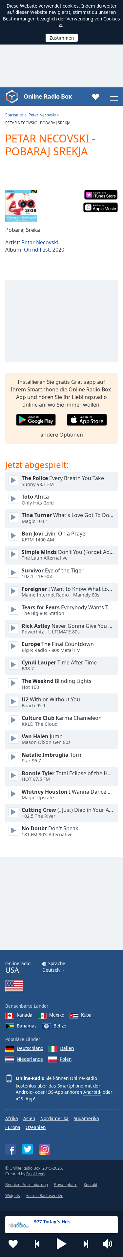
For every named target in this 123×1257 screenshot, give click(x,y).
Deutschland (30, 1048)
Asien (29, 1118)
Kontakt (90, 1184)
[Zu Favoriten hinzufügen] (13, 1244)
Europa (12, 1127)
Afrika (11, 1118)
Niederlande (30, 1059)
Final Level (35, 1174)
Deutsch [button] (51, 970)
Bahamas (27, 1026)
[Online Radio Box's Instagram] (44, 1149)
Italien (67, 1048)
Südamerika (86, 1118)
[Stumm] (109, 1244)
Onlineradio (18, 967)
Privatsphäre (65, 1184)
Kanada (24, 1015)
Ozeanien (36, 1127)
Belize (59, 1026)
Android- (92, 1092)
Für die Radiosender (44, 1195)
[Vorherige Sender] (37, 1244)
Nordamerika (54, 1118)
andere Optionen (61, 434)
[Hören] (13, 480)
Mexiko (56, 1015)
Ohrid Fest (37, 249)
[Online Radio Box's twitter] (27, 1149)
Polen (66, 1059)
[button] (62, 1244)
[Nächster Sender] (85, 1244)
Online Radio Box (48, 96)
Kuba (86, 1015)
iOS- (20, 1098)
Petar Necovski (39, 242)
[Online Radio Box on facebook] (10, 1149)
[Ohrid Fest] (21, 206)
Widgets (12, 1195)
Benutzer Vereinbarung (26, 1184)
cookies (71, 6)
